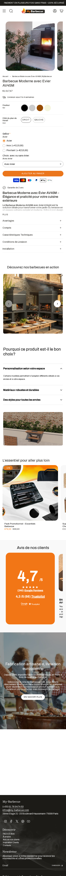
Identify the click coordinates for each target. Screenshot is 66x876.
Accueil (5, 76)
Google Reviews (33, 590)
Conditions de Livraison (15, 242)
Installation (8, 249)
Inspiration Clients (11, 842)
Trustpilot (38, 596)
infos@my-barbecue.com (16, 810)
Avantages (8, 221)
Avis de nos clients (11, 839)
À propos (7, 837)
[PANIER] (61, 11)
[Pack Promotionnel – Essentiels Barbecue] (30, 493)
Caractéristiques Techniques (18, 235)
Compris (7, 228)
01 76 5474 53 (16, 806)
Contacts (7, 845)
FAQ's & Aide (9, 834)
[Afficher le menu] (4, 11)
